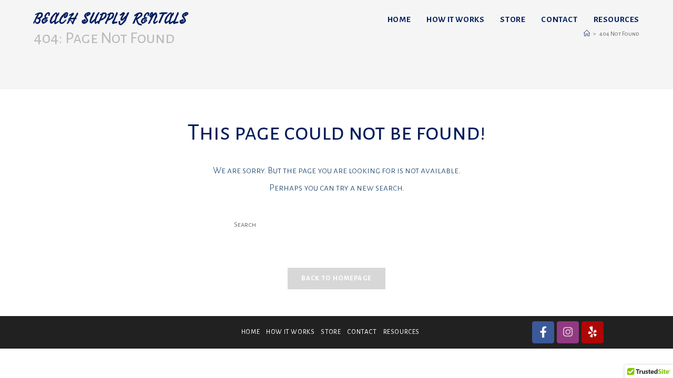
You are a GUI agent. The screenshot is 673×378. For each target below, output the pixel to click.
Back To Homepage (336, 278)
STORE (331, 332)
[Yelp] (593, 332)
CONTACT (361, 332)
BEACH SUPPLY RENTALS (110, 19)
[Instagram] (568, 332)
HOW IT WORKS (290, 332)
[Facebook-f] (543, 332)
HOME (250, 332)
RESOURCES (401, 332)
